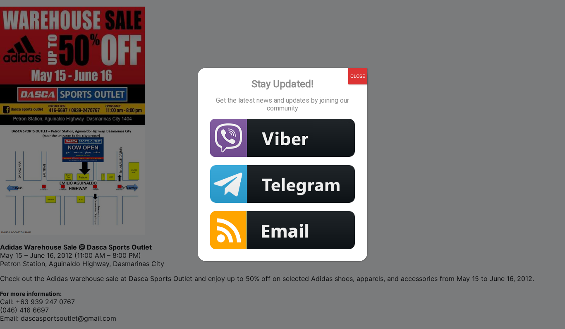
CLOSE (357, 76)
